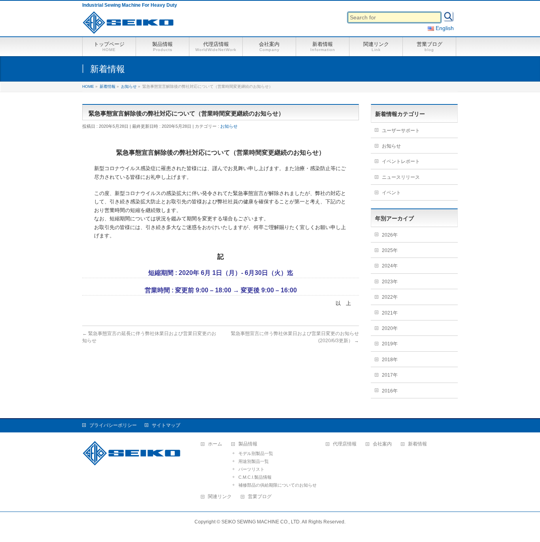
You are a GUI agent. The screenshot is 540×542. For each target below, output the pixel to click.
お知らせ (229, 126)
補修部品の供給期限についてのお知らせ (277, 485)
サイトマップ (166, 425)
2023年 (390, 281)
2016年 (390, 391)
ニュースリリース (401, 177)
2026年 (390, 235)
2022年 (390, 297)
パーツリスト (251, 469)
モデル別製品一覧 (255, 453)
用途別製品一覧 (253, 461)
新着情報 (417, 444)
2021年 (390, 313)
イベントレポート (401, 161)
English (444, 28)
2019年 (390, 344)
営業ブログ (260, 496)
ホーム (215, 444)
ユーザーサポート (401, 130)
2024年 (390, 266)
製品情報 (247, 444)
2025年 (390, 250)
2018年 (390, 359)
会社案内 (382, 444)
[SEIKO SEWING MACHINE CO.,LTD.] (130, 25)
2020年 (390, 328)
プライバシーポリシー (113, 425)
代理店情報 (345, 444)
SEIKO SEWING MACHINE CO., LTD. (261, 522)
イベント (391, 192)
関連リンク (220, 496)
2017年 (390, 375)
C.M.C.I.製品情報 (255, 477)
